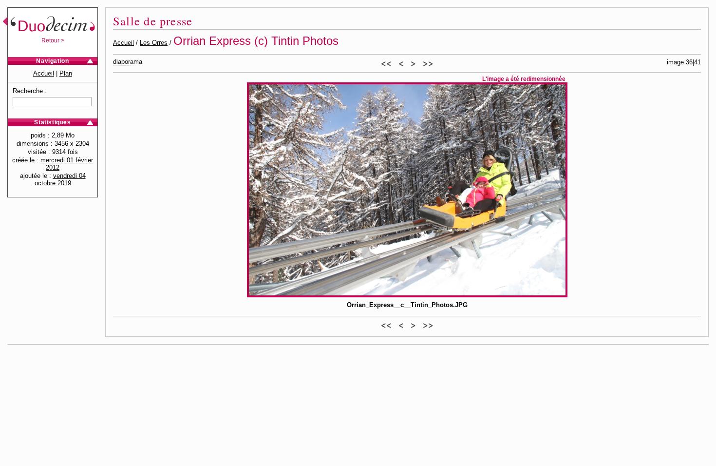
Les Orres (154, 42)
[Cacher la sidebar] (3, 22)
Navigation (52, 61)
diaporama (127, 61)
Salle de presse (152, 21)
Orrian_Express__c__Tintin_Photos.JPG (407, 305)
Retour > (52, 40)
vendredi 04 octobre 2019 (60, 179)
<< (386, 63)
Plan (65, 73)
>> (428, 63)
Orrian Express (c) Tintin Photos (256, 40)
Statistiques (52, 122)
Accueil (43, 73)
